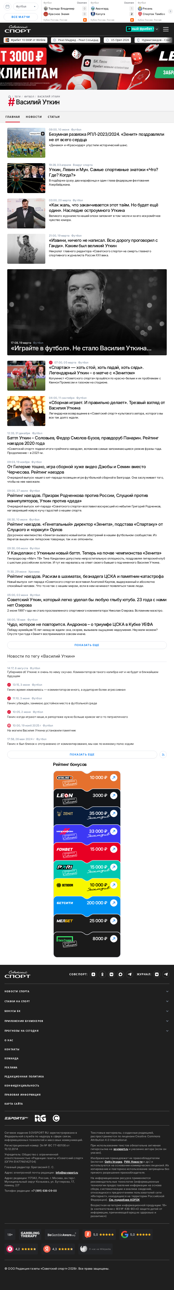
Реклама (11, 1067)
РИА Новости (133, 1161)
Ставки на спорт (17, 1001)
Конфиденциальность (22, 1085)
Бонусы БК (13, 1011)
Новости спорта (17, 991)
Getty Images (113, 1161)
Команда (12, 1058)
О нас (9, 1040)
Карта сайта (14, 1103)
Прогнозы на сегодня (22, 1030)
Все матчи (21, 17)
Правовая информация (23, 1094)
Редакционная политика (24, 1076)
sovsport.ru (121, 1149)
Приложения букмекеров (24, 1021)
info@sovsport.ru (67, 1172)
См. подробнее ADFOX (124, 1199)
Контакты (12, 1049)
